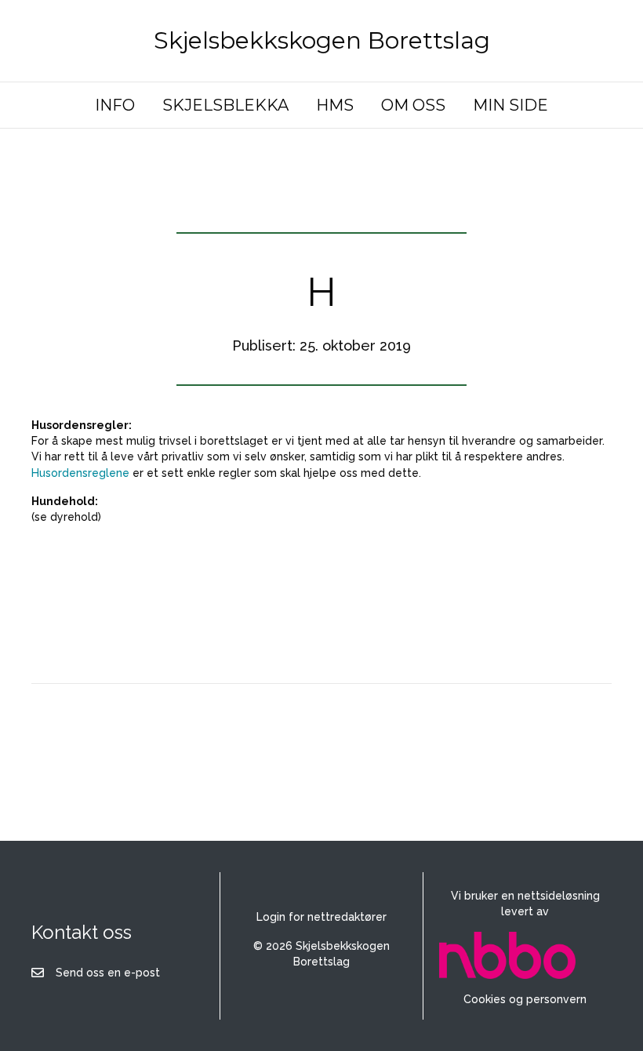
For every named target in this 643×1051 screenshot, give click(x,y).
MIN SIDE (510, 105)
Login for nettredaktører (321, 917)
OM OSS (413, 105)
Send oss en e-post (108, 972)
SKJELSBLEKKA (225, 105)
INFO (115, 105)
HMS (335, 105)
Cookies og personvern (525, 999)
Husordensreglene (80, 473)
